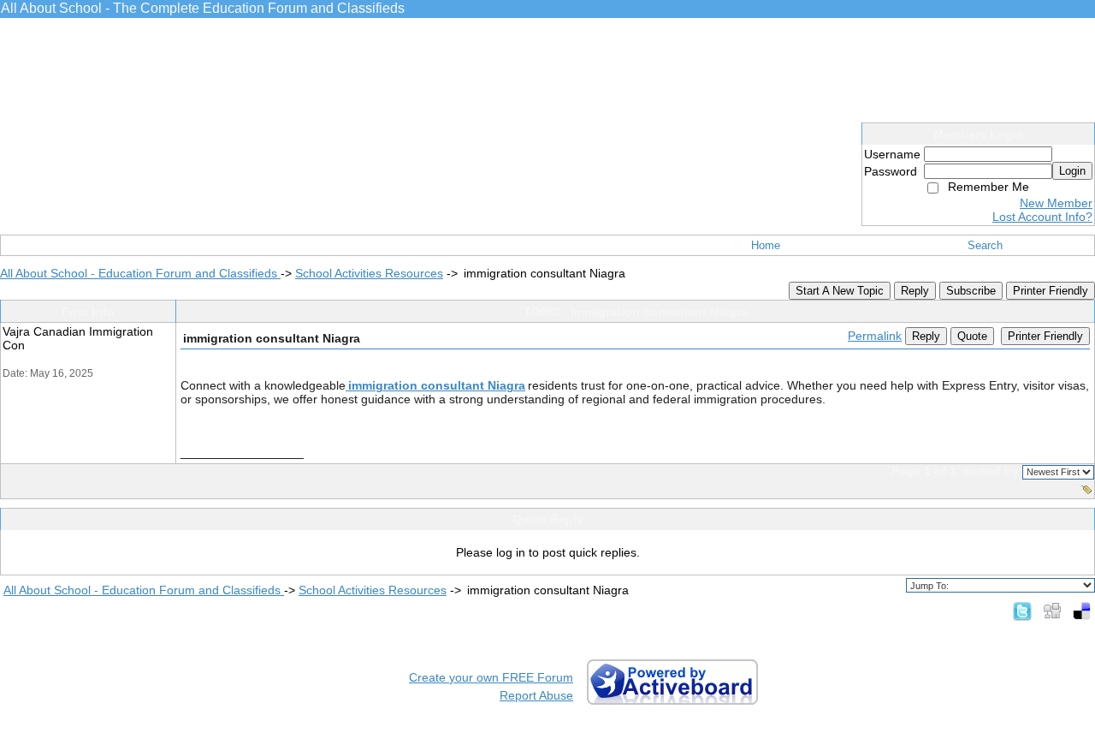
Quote (972, 336)
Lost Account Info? (1042, 216)
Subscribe (971, 290)
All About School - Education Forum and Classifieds (140, 273)
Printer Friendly (1050, 290)
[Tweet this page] (1022, 610)
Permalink (875, 336)
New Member (1056, 203)
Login (1072, 170)
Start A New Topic (840, 290)
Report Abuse (536, 695)
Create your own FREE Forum (491, 677)
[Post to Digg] (1052, 610)
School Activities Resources (369, 273)
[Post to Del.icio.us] (1081, 610)
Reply (915, 290)
